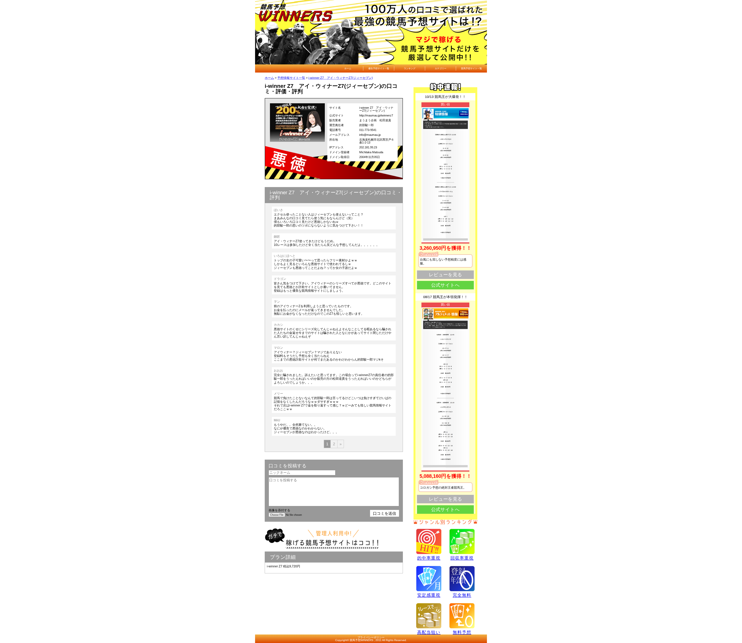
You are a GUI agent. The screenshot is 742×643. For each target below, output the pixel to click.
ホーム (347, 68)
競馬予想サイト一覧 (471, 68)
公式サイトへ (445, 285)
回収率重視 (462, 558)
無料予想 (462, 632)
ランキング (409, 68)
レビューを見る (445, 274)
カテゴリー (440, 68)
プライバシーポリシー (371, 637)
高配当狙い (429, 632)
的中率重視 (428, 558)
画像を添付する (279, 510)
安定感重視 (428, 595)
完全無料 (462, 595)
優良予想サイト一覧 (378, 68)
